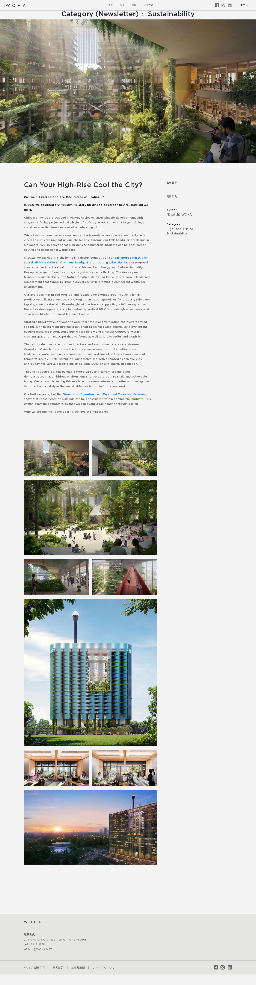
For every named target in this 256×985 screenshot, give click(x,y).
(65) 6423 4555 (34, 944)
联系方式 (148, 5)
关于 (110, 5)
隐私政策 (58, 967)
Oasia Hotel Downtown (79, 394)
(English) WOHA (179, 214)
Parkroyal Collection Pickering (125, 394)
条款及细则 (78, 967)
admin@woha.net (38, 949)
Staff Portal (103, 967)
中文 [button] (242, 5)
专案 (134, 5)
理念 (122, 5)
